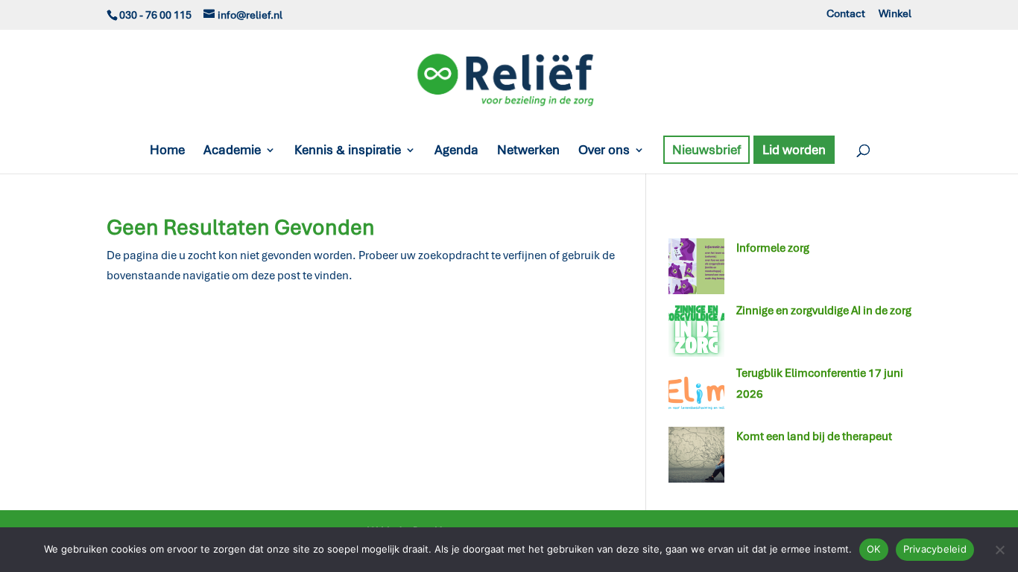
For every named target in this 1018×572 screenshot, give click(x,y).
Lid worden (794, 150)
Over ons (604, 151)
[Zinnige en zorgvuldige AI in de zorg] (696, 332)
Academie (232, 151)
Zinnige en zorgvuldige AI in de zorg (823, 310)
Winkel (895, 14)
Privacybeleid (935, 549)
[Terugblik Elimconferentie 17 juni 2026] (696, 394)
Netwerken (528, 151)
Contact (845, 14)
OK (874, 549)
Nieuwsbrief (706, 150)
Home (167, 151)
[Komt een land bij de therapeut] (696, 458)
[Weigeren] (999, 549)
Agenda (456, 151)
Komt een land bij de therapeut (814, 436)
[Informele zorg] (696, 269)
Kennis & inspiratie (347, 151)
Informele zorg (772, 248)
